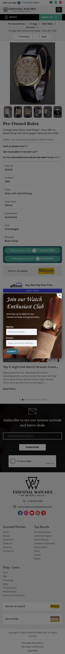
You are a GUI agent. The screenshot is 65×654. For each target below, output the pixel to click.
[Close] (59, 296)
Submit (12, 351)
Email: (10, 337)
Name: (10, 326)
